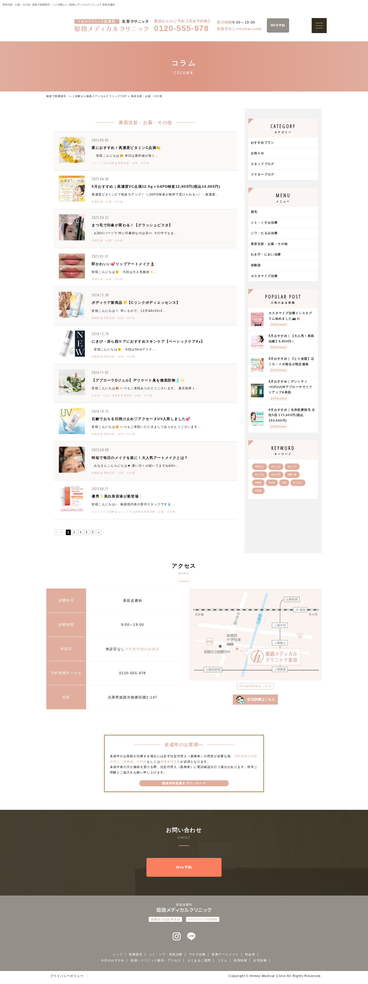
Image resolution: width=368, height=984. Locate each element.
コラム (222, 960)
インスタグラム (176, 936)
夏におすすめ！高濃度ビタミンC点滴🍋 (126, 148)
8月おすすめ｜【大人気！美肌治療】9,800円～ (291, 341)
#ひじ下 (292, 466)
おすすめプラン (262, 142)
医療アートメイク (225, 954)
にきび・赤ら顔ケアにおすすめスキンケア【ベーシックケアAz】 (148, 341)
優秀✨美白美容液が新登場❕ (117, 496)
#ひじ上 (275, 466)
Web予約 (184, 867)
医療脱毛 (135, 954)
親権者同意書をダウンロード (184, 783)
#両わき (259, 466)
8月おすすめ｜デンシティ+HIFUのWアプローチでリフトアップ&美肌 (290, 390)
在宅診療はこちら (261, 699)
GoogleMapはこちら (255, 686)
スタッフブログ (262, 164)
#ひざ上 (259, 474)
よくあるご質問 (199, 960)
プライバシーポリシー (67, 976)
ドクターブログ (262, 174)
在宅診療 (260, 960)
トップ (118, 954)
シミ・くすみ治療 (103, 163)
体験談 (96, 318)
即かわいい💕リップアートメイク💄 (123, 264)
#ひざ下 (275, 474)
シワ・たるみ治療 (264, 233)
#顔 (284, 482)
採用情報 (240, 960)
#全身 (258, 490)
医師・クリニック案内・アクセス (156, 960)
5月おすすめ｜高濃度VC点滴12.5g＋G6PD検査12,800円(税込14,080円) (156, 186)
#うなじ (297, 482)
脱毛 (254, 212)
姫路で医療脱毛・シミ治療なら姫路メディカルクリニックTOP (86, 96)
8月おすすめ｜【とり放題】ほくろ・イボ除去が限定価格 (291, 364)
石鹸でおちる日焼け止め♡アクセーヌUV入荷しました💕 (141, 419)
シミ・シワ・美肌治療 (165, 954)
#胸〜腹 (292, 474)
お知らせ (257, 153)
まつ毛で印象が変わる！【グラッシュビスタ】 (132, 225)
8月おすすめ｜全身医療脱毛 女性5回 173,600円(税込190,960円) (292, 418)
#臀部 (258, 482)
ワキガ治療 (197, 954)
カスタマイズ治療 (103, 511)
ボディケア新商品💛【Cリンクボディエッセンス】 (136, 303)
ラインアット (191, 936)
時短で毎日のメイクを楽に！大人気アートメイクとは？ (140, 458)
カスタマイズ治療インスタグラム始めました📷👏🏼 (290, 318)
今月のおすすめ (112, 960)
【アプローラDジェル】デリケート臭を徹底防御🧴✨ (138, 380)
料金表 (250, 954)
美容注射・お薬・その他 (133, 163)
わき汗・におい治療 (104, 395)
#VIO (272, 482)
